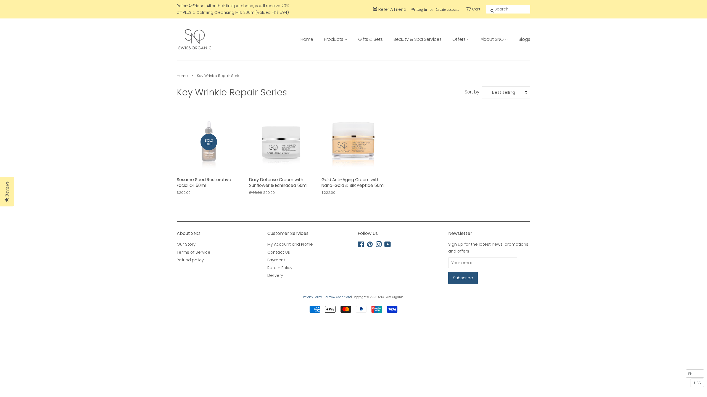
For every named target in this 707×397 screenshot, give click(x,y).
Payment (276, 260)
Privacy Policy (312, 297)
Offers (459, 39)
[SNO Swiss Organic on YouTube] (387, 245)
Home (306, 39)
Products (334, 39)
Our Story (186, 244)
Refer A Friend (391, 9)
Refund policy (190, 260)
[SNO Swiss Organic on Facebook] (361, 245)
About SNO (493, 39)
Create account (447, 9)
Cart (476, 9)
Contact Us (278, 252)
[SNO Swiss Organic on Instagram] (379, 245)
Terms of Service (193, 252)
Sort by (472, 92)
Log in (421, 9)
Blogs (524, 39)
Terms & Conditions (337, 297)
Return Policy (279, 267)
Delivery (275, 275)
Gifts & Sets (370, 39)
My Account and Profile (290, 244)
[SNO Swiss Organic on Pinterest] (370, 245)
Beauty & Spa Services (418, 39)
